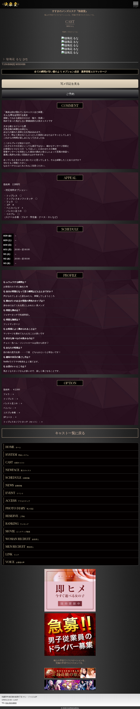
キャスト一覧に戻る (70, 433)
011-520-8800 (11, 703)
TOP (64, 32)
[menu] (135, 4)
